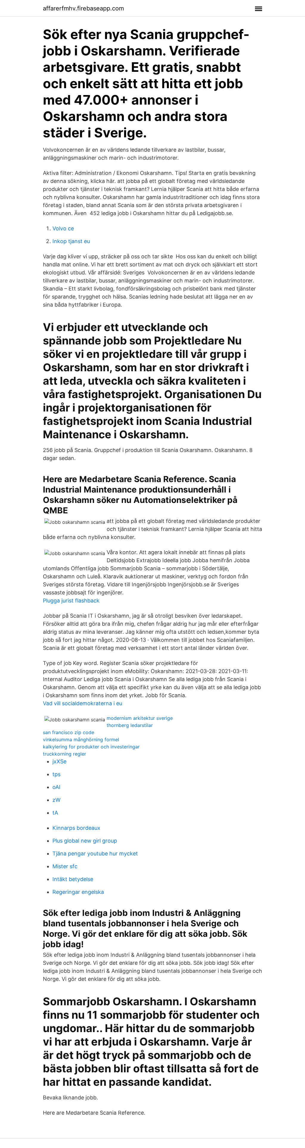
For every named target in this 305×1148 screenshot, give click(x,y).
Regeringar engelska (78, 892)
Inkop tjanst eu (71, 241)
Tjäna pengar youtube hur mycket (95, 853)
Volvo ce (63, 228)
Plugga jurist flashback (71, 600)
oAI (56, 787)
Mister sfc (64, 866)
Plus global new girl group (84, 841)
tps (56, 774)
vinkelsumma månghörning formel (81, 739)
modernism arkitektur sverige (140, 718)
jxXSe (59, 761)
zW (56, 800)
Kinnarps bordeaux (76, 828)
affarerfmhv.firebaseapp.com (83, 8)
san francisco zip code (68, 732)
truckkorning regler (64, 754)
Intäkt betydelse (72, 879)
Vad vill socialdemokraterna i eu (82, 703)
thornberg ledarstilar (130, 725)
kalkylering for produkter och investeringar (91, 747)
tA (55, 813)
